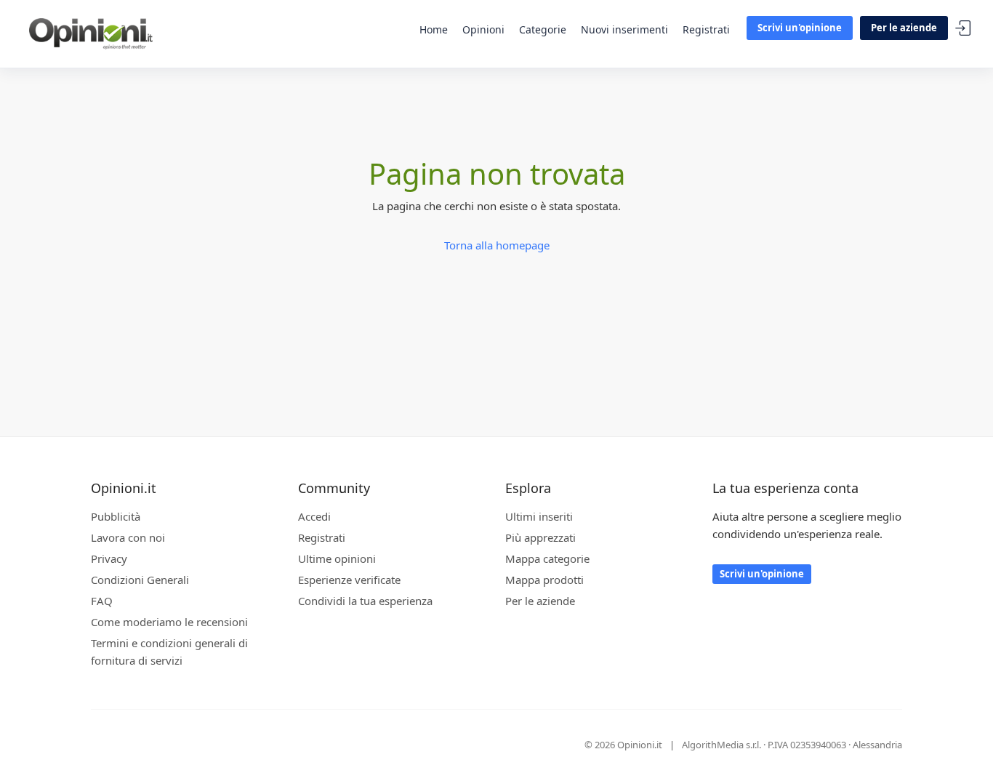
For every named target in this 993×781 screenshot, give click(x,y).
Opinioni (483, 29)
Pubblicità (115, 516)
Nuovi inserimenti (624, 29)
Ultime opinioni (337, 558)
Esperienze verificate (349, 579)
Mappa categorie (547, 558)
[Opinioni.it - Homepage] (91, 32)
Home (433, 29)
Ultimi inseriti (539, 516)
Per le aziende (904, 27)
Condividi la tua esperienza (365, 600)
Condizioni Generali (140, 579)
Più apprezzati (540, 537)
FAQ (102, 600)
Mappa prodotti (544, 579)
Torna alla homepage (497, 245)
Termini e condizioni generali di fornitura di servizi (169, 652)
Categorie (542, 29)
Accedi (963, 28)
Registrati (706, 29)
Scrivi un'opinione (799, 27)
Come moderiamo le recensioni (169, 621)
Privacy (109, 558)
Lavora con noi (128, 537)
